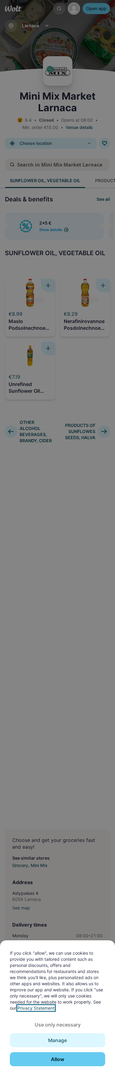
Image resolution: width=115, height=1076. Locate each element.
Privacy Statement (36, 1008)
